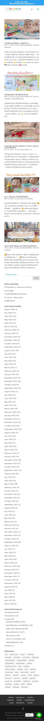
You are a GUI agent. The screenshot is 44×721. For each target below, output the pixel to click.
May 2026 (8, 320)
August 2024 (9, 391)
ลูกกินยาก (8, 675)
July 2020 (8, 549)
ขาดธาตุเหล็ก (26, 657)
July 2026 (8, 313)
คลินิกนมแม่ (35, 657)
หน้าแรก (11, 697)
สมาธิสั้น (16, 684)
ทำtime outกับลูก (10, 669)
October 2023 (10, 426)
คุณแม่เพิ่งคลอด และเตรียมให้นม (17, 625)
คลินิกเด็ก (31, 660)
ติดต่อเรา (30, 697)
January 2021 (9, 528)
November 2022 (10, 463)
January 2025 (9, 374)
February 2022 (10, 487)
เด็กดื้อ (23, 684)
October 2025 (10, 343)
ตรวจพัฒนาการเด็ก (10, 666)
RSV (6, 654)
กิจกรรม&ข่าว (20, 703)
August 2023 (9, 432)
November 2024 (10, 381)
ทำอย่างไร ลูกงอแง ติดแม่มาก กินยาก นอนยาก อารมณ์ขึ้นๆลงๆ (21, 147)
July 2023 (8, 436)
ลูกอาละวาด (8, 681)
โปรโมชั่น (7, 646)
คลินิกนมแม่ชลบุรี (10, 660)
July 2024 (8, 395)
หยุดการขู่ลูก (9, 290)
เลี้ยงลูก (29, 684)
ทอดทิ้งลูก (26, 666)
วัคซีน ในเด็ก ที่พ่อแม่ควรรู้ (15, 629)
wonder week (14, 654)
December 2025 (10, 337)
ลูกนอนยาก (8, 678)
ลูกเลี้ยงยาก (26, 681)
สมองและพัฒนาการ (26, 97)
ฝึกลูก (17, 672)
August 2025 (9, 350)
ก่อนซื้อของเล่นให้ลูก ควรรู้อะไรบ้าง (16, 43)
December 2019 (10, 573)
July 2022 (8, 477)
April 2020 (8, 559)
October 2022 (10, 467)
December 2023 (10, 419)
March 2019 (9, 604)
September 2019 (10, 583)
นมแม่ (26, 669)
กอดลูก (22, 654)
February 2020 (10, 566)
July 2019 (8, 590)
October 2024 (10, 385)
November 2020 (10, 535)
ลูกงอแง (23, 675)
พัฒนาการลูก (24, 672)
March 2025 (9, 367)
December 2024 (10, 378)
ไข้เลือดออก (24, 687)
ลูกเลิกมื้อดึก (17, 681)
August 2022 (9, 474)
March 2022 (9, 484)
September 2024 (11, 388)
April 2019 (8, 600)
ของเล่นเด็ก (17, 657)
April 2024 (8, 405)
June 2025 (8, 357)
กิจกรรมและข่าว (9, 616)
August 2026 (9, 309)
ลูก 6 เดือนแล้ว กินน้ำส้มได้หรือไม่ (16, 197)
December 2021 (10, 494)
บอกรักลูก (33, 669)
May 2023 (8, 443)
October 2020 (10, 539)
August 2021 (9, 508)
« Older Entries (10, 274)
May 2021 (8, 518)
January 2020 (10, 569)
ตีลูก (20, 666)
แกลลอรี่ (30, 703)
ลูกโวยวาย (35, 681)
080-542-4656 (22, 2)
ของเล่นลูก (8, 657)
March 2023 (9, 450)
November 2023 (10, 422)
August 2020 (9, 545)
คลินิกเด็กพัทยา (20, 663)
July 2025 (8, 354)
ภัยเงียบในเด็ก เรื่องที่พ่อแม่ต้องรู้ (16, 94)
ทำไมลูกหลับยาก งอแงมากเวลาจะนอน (18, 287)
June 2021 (8, 515)
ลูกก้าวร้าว (16, 675)
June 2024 (8, 398)
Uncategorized (10, 612)
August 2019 (9, 587)
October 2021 (9, 501)
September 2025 (11, 347)
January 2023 (9, 456)
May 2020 (8, 556)
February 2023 (10, 453)
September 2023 (11, 429)
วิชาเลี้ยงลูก (8, 684)
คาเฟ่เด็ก (29, 663)
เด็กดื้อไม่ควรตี (9, 301)
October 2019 (9, 580)
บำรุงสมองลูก (9, 672)
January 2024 (10, 415)
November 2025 (10, 340)
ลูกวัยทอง (33, 678)
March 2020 (9, 563)
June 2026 (8, 316)
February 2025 (10, 371)
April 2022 (8, 480)
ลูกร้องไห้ (25, 678)
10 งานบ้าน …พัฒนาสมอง (13, 297)
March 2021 (9, 522)
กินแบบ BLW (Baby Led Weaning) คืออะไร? (20, 246)
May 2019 (8, 597)
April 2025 (8, 364)
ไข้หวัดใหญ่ (16, 687)
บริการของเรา (20, 697)
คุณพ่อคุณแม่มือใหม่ (26, 45)
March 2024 (9, 408)
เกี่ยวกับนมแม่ (11, 635)
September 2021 (10, 504)
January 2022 (9, 491)
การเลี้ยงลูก (30, 654)
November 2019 (10, 576)
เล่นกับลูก (8, 687)
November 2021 (10, 498)
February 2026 (10, 330)
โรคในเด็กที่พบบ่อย (17, 99)
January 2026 (9, 333)
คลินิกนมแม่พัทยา (22, 660)
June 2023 (8, 439)
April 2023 (8, 446)
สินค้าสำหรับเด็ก (30, 700)
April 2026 (8, 323)
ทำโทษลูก (19, 669)
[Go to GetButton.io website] (39, 719)
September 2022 (11, 470)
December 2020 (10, 532)
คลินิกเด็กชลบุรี (9, 663)
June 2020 (8, 552)
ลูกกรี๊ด (33, 672)
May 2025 (8, 361)
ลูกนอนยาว (17, 678)
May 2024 (8, 402)
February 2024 (10, 412)
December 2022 (10, 460)
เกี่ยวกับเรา (10, 700)
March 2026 (9, 326)
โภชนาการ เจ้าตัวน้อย (26, 199)
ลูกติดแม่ (36, 675)
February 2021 (10, 525)
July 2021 (8, 511)
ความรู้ (17, 45)
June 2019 (8, 593)
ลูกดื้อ (30, 675)
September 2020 (11, 542)
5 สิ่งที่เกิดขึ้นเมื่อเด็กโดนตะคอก (15, 294)
